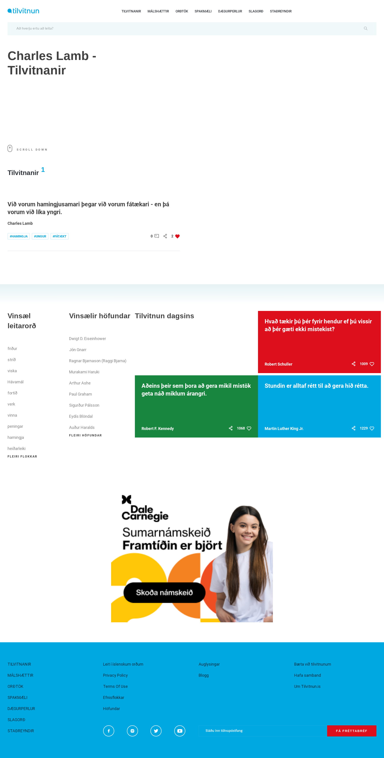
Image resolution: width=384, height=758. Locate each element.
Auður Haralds (82, 427)
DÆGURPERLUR (230, 11)
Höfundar (111, 708)
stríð (12, 359)
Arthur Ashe (80, 383)
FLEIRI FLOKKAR (22, 456)
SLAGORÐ (256, 11)
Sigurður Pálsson (84, 405)
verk (11, 404)
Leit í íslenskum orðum (123, 664)
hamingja (16, 437)
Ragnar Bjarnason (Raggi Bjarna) (97, 360)
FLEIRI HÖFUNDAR (85, 435)
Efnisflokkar (113, 697)
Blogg (204, 675)
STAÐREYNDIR (281, 11)
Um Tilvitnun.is (307, 686)
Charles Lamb (20, 223)
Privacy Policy (115, 675)
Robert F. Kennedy (158, 428)
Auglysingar (209, 664)
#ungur (40, 236)
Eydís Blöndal (81, 416)
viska (12, 370)
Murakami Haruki (84, 372)
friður (12, 348)
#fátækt (59, 236)
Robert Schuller (278, 364)
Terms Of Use (115, 686)
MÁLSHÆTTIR (158, 11)
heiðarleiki (17, 448)
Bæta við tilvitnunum (312, 664)
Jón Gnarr (77, 349)
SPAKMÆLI (203, 11)
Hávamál (16, 382)
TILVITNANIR (131, 11)
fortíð (12, 393)
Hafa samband (307, 675)
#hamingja (19, 236)
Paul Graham (80, 394)
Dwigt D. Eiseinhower (87, 338)
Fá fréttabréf (352, 731)
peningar (15, 426)
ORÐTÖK (182, 11)
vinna (12, 415)
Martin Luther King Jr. (284, 428)
